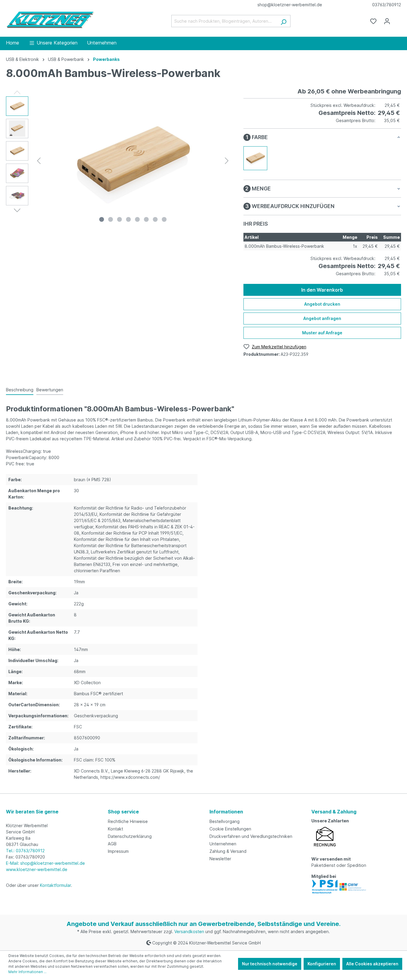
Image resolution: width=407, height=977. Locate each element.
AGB (112, 843)
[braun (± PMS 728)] (255, 158)
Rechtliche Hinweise (128, 821)
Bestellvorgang (224, 821)
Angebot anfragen (322, 318)
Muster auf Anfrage (322, 332)
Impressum (118, 851)
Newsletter (220, 858)
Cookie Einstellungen (230, 828)
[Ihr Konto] (387, 21)
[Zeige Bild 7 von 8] (155, 219)
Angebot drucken (322, 304)
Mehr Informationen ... (27, 972)
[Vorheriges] (38, 160)
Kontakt (115, 828)
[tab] (19, 390)
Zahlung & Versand (227, 851)
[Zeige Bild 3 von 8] (119, 219)
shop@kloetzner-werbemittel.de (289, 4)
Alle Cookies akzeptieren (372, 963)
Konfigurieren (321, 963)
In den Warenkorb (322, 290)
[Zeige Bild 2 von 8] (110, 219)
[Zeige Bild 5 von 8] (137, 219)
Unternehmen (222, 843)
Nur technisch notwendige (269, 963)
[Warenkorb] (397, 19)
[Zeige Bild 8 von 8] (164, 219)
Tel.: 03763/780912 (25, 850)
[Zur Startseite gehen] (50, 20)
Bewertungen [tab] (49, 389)
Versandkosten (189, 931)
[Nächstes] (226, 160)
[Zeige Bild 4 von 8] (128, 219)
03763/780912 (386, 4)
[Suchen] (283, 21)
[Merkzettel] (373, 21)
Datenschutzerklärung (130, 836)
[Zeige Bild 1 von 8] (101, 219)
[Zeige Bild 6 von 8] (146, 219)
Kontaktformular (55, 885)
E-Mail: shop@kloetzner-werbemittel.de (45, 863)
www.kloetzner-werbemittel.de (36, 869)
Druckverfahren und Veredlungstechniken (250, 836)
